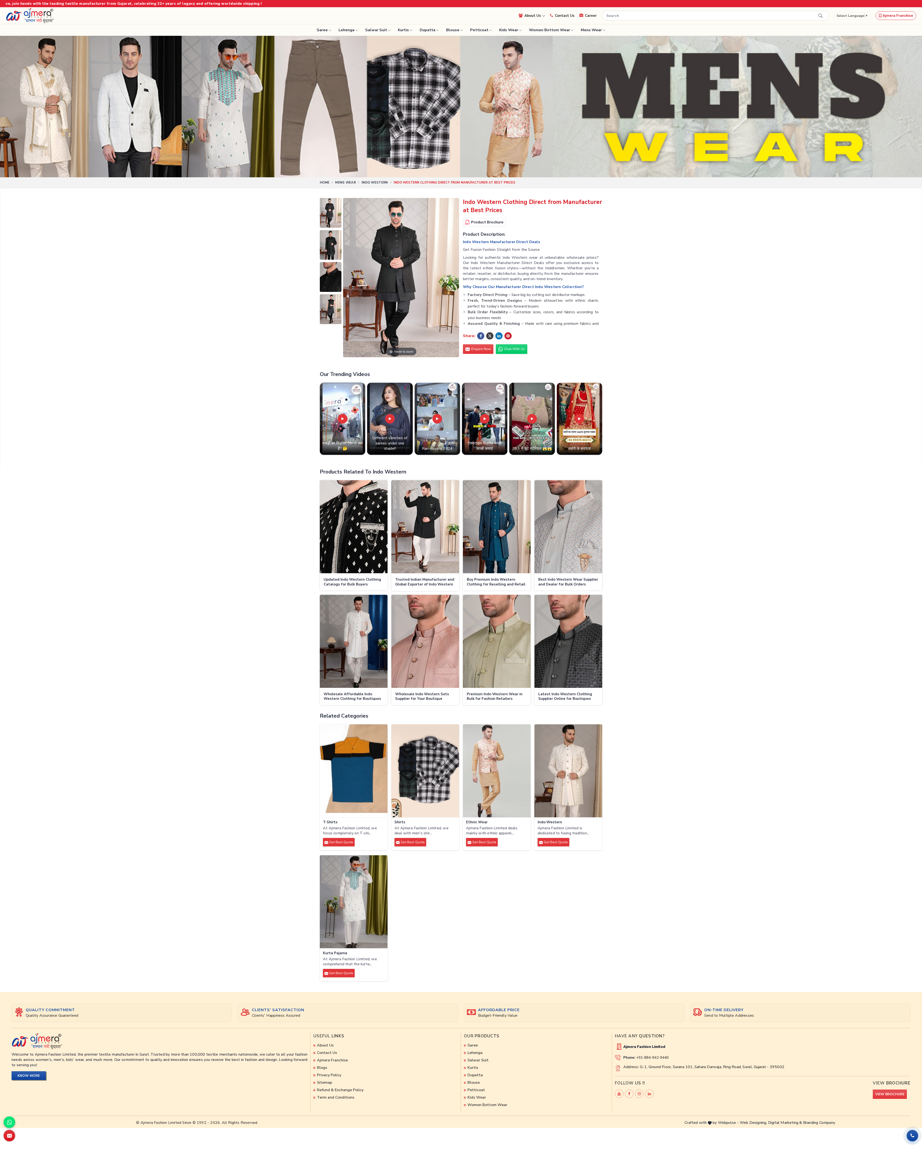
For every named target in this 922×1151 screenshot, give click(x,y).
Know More (29, 1075)
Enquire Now (480, 349)
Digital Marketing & (785, 1122)
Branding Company (819, 1122)
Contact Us (565, 15)
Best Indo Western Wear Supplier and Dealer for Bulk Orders (568, 582)
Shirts (399, 822)
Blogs (322, 1067)
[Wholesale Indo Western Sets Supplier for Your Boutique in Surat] (425, 641)
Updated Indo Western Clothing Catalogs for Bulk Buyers (352, 582)
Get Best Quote (340, 842)
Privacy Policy (329, 1075)
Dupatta (427, 30)
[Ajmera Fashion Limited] (30, 15)
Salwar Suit (376, 30)
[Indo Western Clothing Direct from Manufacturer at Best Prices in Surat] (330, 214)
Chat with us (514, 349)
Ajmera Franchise (897, 15)
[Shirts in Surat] (425, 771)
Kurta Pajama (335, 953)
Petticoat (479, 30)
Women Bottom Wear (549, 30)
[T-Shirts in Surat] (354, 771)
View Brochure (889, 1094)
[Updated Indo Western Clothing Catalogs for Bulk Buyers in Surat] (354, 526)
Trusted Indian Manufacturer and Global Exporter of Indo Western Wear (424, 582)
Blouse (452, 30)
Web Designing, (753, 1122)
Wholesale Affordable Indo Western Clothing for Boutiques (352, 696)
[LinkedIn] (649, 1093)
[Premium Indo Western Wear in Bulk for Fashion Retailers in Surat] (497, 641)
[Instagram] (639, 1093)
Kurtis (403, 30)
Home (324, 182)
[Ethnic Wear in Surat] (497, 771)
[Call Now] (912, 1135)
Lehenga (346, 30)
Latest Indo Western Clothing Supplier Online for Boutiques (565, 696)
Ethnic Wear (477, 822)
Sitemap (324, 1082)
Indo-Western (550, 822)
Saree (322, 30)
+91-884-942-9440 (652, 1057)
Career (591, 15)
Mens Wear (591, 30)
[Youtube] (619, 1093)
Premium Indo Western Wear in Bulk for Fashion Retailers (494, 696)
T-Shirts (330, 822)
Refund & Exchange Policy (340, 1090)
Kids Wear (508, 30)
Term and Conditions (335, 1097)
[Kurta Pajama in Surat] (354, 901)
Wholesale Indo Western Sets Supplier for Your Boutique (422, 696)
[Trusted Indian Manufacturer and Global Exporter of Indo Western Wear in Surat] (425, 526)
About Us (533, 15)
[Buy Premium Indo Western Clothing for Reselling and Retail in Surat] (497, 526)
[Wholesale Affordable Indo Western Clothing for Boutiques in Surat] (354, 641)
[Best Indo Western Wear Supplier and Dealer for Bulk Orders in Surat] (568, 526)
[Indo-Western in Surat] (568, 771)
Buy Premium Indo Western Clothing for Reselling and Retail (496, 582)
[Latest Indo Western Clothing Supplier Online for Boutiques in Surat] (568, 641)
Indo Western (375, 182)
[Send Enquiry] (9, 1135)
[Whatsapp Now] (9, 1122)
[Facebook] (629, 1093)
